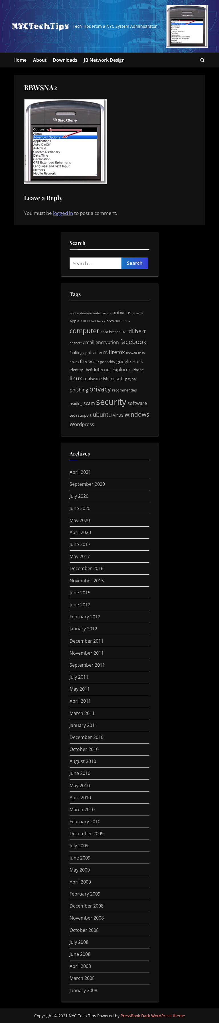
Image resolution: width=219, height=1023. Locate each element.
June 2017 (80, 544)
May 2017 (80, 556)
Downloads (65, 60)
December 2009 (87, 833)
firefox (117, 352)
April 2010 (80, 797)
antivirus (122, 312)
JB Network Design (104, 60)
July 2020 (79, 496)
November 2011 (87, 653)
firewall (131, 353)
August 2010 (83, 761)
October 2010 (84, 749)
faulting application (86, 352)
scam (89, 403)
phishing (79, 389)
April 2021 (80, 472)
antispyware (102, 313)
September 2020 (87, 484)
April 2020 (80, 532)
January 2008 (83, 990)
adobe (74, 313)
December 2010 (87, 737)
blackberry (97, 321)
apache (138, 313)
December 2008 (87, 906)
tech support (81, 415)
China (125, 321)
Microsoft (113, 378)
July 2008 (79, 942)
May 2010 (80, 785)
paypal (131, 378)
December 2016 (87, 568)
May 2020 (80, 520)
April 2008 (80, 966)
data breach (110, 331)
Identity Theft (81, 369)
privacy (100, 388)
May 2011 (80, 689)
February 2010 (85, 821)
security (111, 401)
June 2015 (80, 593)
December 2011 (87, 641)
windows (137, 414)
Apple (74, 320)
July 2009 (79, 845)
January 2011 (83, 725)
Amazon (86, 313)
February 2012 (85, 617)
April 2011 (80, 701)
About (39, 60)
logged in (63, 213)
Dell (124, 332)
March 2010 (82, 809)
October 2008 (84, 930)
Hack (137, 361)
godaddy (107, 361)
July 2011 (79, 677)
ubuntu (102, 414)
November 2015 (87, 581)
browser (113, 320)
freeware (89, 361)
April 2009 (80, 882)
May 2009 (80, 870)
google (123, 361)
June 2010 (80, 773)
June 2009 (80, 858)
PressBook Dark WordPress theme (153, 1015)
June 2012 (80, 605)
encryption (107, 342)
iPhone (138, 369)
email (88, 342)
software (137, 402)
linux (76, 378)
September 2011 (87, 665)
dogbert (76, 343)
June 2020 (80, 508)
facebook (133, 341)
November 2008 (87, 918)
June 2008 (80, 954)
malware (92, 378)
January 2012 (83, 629)
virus (118, 414)
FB (105, 352)
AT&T (84, 321)
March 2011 (82, 713)
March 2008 (82, 978)
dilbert (137, 331)
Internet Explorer (112, 369)
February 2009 (85, 894)
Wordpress (82, 424)
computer (84, 330)
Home (20, 60)
